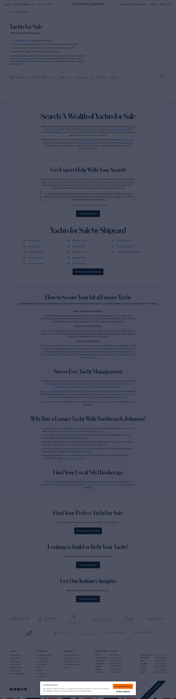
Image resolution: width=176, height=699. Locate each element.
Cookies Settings (123, 691)
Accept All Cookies (123, 686)
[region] (88, 688)
